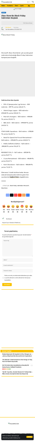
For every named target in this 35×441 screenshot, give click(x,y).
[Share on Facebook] (5, 23)
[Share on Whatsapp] (11, 23)
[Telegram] (22, 428)
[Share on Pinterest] (16, 195)
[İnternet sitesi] (21, 219)
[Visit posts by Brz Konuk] (3, 219)
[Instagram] (30, 219)
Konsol (3, 12)
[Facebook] (23, 219)
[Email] (24, 195)
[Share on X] (8, 23)
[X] (25, 219)
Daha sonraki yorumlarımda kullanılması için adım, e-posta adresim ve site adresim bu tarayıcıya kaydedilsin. (18, 278)
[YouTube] (28, 219)
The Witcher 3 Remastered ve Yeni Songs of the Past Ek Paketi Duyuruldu (17, 361)
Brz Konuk (8, 27)
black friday (13, 185)
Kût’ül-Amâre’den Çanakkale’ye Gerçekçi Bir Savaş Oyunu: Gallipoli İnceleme (15, 366)
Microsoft (26, 185)
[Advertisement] (17, 78)
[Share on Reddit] (20, 195)
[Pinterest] (32, 219)
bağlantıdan (14, 177)
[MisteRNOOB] (17, 424)
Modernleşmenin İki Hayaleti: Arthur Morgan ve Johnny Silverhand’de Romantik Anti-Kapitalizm (17, 355)
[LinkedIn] (20, 428)
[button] (29, 437)
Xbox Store (4, 188)
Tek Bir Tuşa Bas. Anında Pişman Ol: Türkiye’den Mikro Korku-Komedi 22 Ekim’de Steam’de (16, 373)
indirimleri (20, 185)
